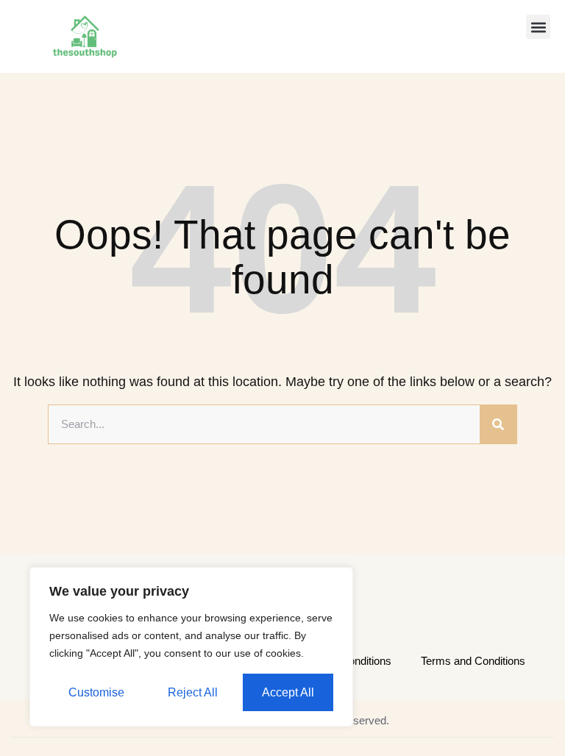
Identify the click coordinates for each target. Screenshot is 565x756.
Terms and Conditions (473, 661)
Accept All (288, 692)
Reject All (193, 692)
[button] (538, 27)
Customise (96, 692)
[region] (191, 647)
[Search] (498, 424)
